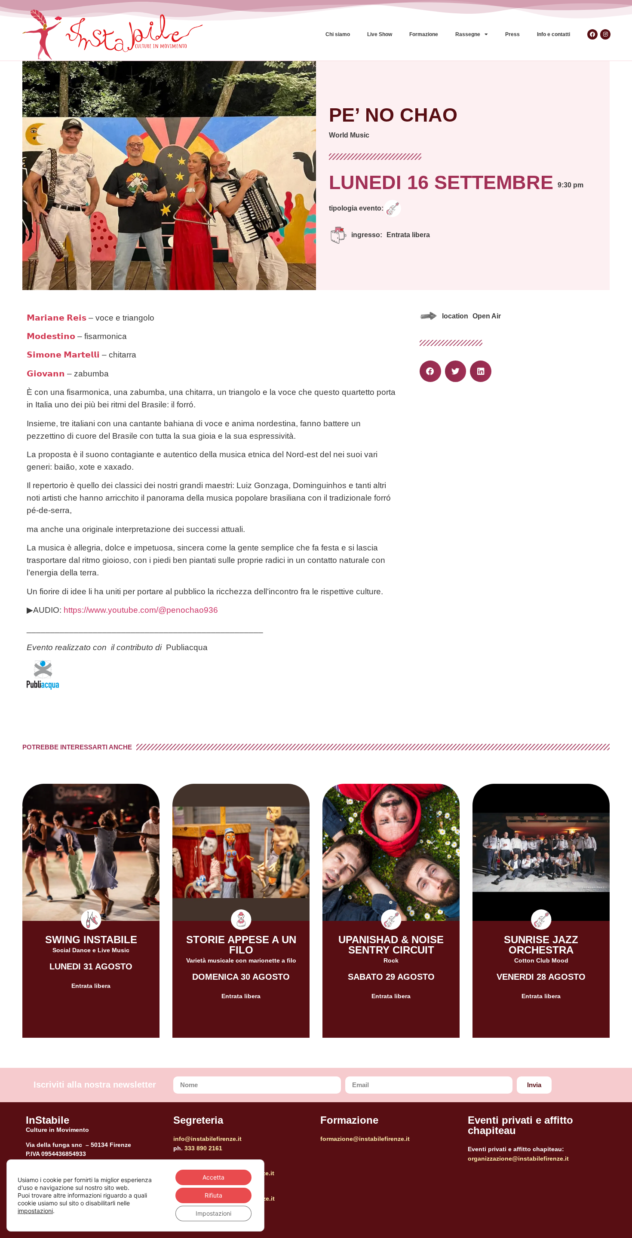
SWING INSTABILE (91, 939)
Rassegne (467, 34)
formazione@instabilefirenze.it (365, 1138)
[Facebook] (592, 34)
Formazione (423, 34)
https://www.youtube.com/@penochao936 (141, 609)
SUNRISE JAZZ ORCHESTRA (541, 945)
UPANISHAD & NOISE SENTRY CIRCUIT (391, 945)
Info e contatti (553, 34)
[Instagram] (605, 34)
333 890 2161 (203, 1148)
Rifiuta (213, 1195)
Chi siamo (337, 34)
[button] (430, 371)
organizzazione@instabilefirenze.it (518, 1158)
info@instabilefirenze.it (207, 1138)
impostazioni (35, 1210)
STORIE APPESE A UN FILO (241, 945)
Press (512, 34)
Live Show (379, 34)
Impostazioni (213, 1213)
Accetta (213, 1177)
